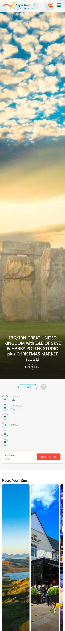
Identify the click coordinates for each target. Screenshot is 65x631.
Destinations (31, 367)
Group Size (16, 405)
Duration (16, 396)
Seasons (15, 425)
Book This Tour (48, 456)
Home (31, 364)
